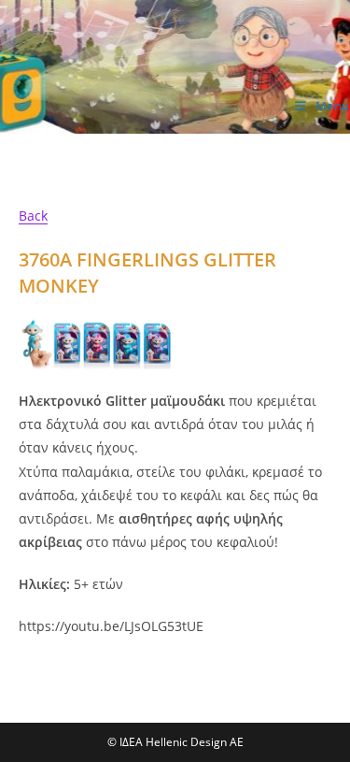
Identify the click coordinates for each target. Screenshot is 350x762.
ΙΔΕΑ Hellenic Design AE (121, 113)
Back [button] (33, 215)
